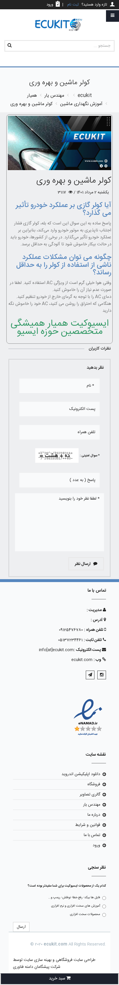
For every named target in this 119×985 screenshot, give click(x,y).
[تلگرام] (90, 675)
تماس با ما (92, 835)
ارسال (21, 926)
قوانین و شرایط (87, 825)
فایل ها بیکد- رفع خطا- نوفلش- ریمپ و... (74, 897)
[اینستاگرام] (101, 675)
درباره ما (94, 814)
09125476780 (71, 629)
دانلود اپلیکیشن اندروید (81, 774)
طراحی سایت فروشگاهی (75, 960)
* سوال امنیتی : (90, 455)
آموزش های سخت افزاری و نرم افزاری (75, 906)
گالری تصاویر (90, 794)
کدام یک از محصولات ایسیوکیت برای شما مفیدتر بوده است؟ (67, 886)
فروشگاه (94, 784)
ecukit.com (81, 659)
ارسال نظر (83, 564)
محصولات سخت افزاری (85, 914)
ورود (96, 845)
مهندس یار (91, 804)
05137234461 (70, 640)
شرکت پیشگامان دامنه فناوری (36, 967)
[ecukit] (59, 25)
